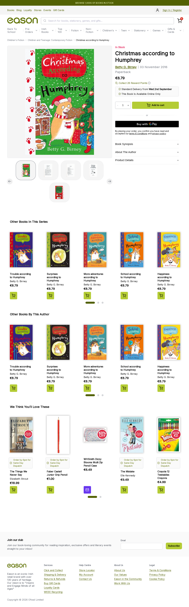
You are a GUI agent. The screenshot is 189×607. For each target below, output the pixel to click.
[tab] (26, 170)
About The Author (125, 152)
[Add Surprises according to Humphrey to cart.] (50, 295)
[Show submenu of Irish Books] (52, 30)
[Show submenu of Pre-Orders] (36, 30)
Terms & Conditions (160, 570)
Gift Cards (58, 10)
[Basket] (179, 21)
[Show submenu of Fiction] (80, 30)
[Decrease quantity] (117, 105)
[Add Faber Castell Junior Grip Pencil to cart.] (50, 490)
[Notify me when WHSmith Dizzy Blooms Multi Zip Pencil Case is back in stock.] (87, 490)
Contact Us (85, 578)
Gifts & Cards (171, 30)
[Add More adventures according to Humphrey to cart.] (87, 295)
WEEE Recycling (53, 591)
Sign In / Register (172, 10)
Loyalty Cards (51, 587)
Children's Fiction (15, 40)
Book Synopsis (124, 144)
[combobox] (107, 20)
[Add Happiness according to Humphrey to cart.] (161, 295)
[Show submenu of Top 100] (66, 30)
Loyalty (28, 10)
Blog (19, 10)
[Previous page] (9, 181)
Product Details (124, 160)
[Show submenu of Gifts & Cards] (180, 30)
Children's (108, 30)
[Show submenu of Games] (162, 30)
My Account (86, 574)
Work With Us (122, 583)
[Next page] (109, 181)
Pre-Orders (29, 30)
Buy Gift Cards (52, 583)
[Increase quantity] (128, 105)
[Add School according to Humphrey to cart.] (124, 295)
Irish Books (45, 30)
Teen (124, 30)
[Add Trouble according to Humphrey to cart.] (13, 295)
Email (123, 540)
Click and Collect (53, 570)
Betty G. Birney (126, 67)
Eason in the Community (128, 578)
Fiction (75, 30)
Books (10, 10)
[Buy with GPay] (147, 124)
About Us (119, 570)
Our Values (120, 574)
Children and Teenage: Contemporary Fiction (50, 40)
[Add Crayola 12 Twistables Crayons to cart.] (161, 490)
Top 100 (60, 30)
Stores (37, 10)
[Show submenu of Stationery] (147, 30)
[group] (59, 102)
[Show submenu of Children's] (116, 30)
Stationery (140, 30)
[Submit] (44, 20)
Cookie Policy (157, 578)
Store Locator (87, 570)
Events (47, 10)
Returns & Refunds (54, 578)
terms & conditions (138, 133)
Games (156, 30)
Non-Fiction (89, 30)
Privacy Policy (157, 574)
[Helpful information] (149, 83)
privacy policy (159, 133)
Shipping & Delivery (55, 574)
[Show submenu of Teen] (129, 30)
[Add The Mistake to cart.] (124, 490)
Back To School (12, 30)
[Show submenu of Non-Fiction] (97, 30)
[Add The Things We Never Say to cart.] (13, 490)
